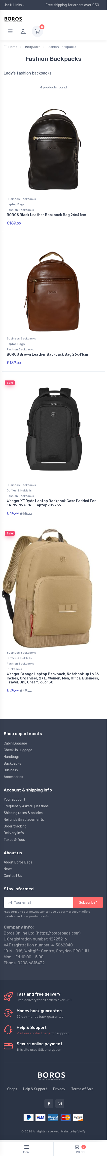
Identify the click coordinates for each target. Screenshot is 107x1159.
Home (12, 47)
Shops (12, 1089)
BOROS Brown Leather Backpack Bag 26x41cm (47, 354)
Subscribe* (88, 902)
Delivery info (14, 833)
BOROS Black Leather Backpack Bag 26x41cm (46, 215)
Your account (14, 799)
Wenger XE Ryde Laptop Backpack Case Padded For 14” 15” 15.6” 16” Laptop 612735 (51, 503)
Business (11, 770)
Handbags (12, 757)
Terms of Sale (82, 1089)
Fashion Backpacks (20, 210)
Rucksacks (14, 669)
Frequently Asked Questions (26, 806)
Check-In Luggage (18, 750)
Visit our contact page (34, 1033)
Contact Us (13, 876)
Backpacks (32, 47)
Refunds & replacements (24, 820)
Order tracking (15, 826)
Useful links (13, 5)
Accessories (13, 777)
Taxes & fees (14, 840)
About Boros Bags (18, 862)
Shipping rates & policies (23, 813)
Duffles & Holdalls (19, 490)
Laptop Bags (16, 204)
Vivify (81, 1131)
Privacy (59, 1089)
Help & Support (35, 1089)
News (8, 869)
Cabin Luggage (15, 743)
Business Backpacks (21, 199)
